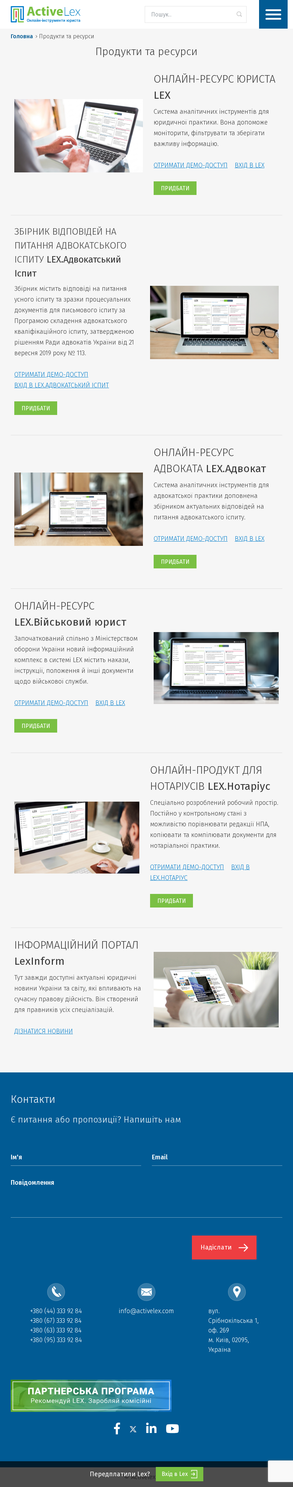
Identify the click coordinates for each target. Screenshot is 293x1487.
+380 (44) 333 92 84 (56, 1311)
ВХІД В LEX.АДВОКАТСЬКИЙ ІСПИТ (61, 385)
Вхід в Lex (175, 1474)
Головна (22, 36)
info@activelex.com (146, 1311)
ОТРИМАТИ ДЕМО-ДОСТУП (191, 165)
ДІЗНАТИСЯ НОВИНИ (43, 1031)
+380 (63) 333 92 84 (55, 1330)
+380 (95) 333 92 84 (56, 1340)
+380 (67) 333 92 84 (55, 1321)
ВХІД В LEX (249, 165)
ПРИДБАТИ (175, 188)
